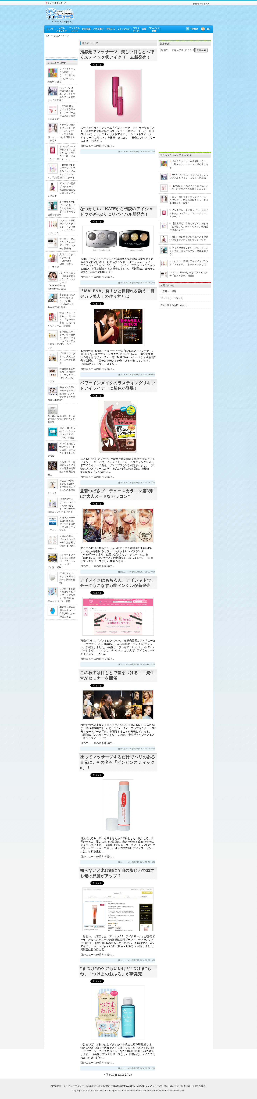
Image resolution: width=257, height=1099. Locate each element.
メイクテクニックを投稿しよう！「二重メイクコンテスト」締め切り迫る (61, 75)
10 (112, 1074)
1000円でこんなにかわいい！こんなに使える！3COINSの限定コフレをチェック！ (61, 505)
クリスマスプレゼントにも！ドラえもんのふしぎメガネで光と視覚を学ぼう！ (61, 208)
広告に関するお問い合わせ (174, 305)
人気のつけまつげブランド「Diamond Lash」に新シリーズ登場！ (61, 260)
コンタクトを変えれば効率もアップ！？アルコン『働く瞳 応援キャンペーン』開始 (61, 595)
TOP (48, 35)
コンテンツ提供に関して (182, 1085)
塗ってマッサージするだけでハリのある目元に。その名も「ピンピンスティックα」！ (117, 762)
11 (116, 1074)
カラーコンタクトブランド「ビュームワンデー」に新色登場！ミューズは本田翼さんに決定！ (188, 200)
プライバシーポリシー (72, 1085)
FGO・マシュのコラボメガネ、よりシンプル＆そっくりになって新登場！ (61, 94)
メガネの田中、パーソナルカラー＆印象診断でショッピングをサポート (61, 542)
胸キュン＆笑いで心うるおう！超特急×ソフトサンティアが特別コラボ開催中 (61, 393)
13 (122, 1074)
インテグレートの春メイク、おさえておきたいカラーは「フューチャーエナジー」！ (61, 152)
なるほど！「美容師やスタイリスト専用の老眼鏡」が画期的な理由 (61, 468)
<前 (106, 1074)
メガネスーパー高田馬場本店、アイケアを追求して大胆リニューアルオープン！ (61, 524)
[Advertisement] (61, 48)
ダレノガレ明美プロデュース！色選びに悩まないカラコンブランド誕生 (61, 189)
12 (119, 1074)
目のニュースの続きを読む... (97, 145)
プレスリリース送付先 (171, 298)
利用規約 (55, 1085)
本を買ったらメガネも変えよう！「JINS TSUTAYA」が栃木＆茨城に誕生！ (61, 301)
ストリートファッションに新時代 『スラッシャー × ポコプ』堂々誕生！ (61, 561)
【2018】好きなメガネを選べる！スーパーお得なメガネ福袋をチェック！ (61, 112)
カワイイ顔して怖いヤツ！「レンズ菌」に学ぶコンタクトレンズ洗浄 (61, 449)
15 (130, 1074)
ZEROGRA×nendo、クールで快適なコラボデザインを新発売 (61, 419)
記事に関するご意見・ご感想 (129, 1085)
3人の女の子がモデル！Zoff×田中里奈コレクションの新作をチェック (61, 487)
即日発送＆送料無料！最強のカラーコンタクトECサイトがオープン (61, 375)
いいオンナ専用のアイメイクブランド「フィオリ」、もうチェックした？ (61, 226)
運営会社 (200, 1085)
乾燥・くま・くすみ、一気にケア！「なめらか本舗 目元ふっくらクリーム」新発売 (61, 319)
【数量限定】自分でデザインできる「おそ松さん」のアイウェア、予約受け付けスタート (61, 171)
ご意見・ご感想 (168, 291)
